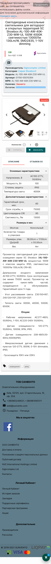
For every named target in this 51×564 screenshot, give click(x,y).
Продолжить (41, 4)
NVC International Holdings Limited (19, 464)
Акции (5, 513)
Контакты (7, 474)
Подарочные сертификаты (15, 503)
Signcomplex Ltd (10, 469)
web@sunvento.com (17, 405)
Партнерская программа (15, 508)
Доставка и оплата (11, 449)
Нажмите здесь (8, 16)
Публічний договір (11, 459)
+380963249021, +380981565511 (24, 400)
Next (44, 115)
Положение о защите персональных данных (25, 454)
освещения (15, 366)
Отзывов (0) (36, 161)
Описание (13, 161)
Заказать (35, 150)
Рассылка (7, 535)
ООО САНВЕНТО (10, 445)
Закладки (7, 498)
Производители (10, 530)
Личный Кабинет (10, 488)
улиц (27, 366)
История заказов (11, 493)
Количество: (16, 145)
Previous (7, 115)
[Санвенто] (8, 426)
